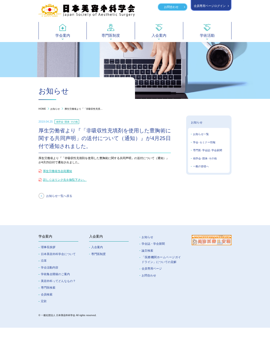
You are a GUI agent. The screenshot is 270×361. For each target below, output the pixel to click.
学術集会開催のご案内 (55, 274)
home (42, 109)
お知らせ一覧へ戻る (59, 195)
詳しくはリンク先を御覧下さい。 (64, 179)
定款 (44, 301)
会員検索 (46, 294)
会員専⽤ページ (152, 268)
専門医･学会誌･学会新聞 (207, 150)
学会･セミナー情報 (204, 142)
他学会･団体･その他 (205, 158)
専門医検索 (48, 287)
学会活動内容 (49, 267)
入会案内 (97, 247)
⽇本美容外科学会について (58, 254)
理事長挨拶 (48, 247)
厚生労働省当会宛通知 (57, 171)
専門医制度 (98, 254)
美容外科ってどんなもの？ (58, 281)
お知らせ (55, 109)
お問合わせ (171, 6)
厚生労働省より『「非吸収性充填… (84, 109)
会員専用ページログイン (210, 5)
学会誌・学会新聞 (153, 243)
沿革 (44, 260)
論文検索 (147, 250)
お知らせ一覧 (201, 134)
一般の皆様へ (201, 166)
